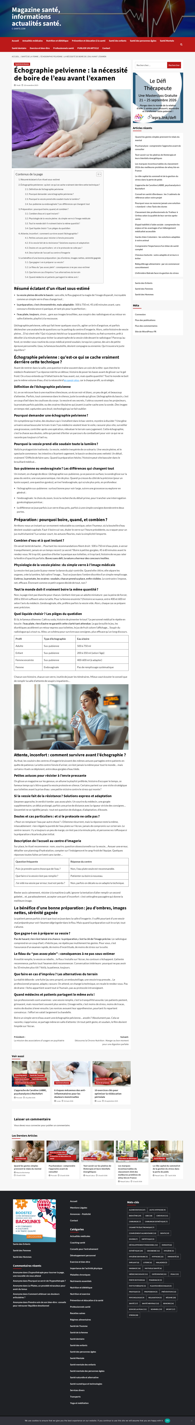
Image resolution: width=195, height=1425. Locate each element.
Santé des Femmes (144, 288)
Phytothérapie (137, 1286)
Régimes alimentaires (80, 1319)
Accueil (15, 40)
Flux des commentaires (146, 326)
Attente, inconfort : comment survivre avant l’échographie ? (49, 233)
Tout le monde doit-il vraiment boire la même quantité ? (54, 223)
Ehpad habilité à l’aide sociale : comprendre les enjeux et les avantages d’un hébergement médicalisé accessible (157, 228)
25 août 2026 (20, 1175)
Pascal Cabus (90, 1175)
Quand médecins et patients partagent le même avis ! (54, 277)
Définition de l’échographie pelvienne (46, 189)
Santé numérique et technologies (86, 1383)
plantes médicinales (161, 1286)
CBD (148, 1216)
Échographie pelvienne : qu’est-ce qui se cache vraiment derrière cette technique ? (60, 184)
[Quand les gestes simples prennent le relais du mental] (28, 1151)
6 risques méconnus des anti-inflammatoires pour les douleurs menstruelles (70, 1094)
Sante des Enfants (143, 283)
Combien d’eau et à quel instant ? (44, 213)
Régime (171, 1297)
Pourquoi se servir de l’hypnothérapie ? (47, 1281)
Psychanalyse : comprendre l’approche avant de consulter (158, 147)
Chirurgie (135, 1221)
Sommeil (156, 1309)
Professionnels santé (63, 48)
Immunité (173, 1257)
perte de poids (137, 1280)
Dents (164, 1233)
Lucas (59, 1101)
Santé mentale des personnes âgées (87, 1371)
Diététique (148, 1239)
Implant (134, 1262)
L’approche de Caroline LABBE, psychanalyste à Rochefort (30, 1092)
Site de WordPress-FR (145, 331)
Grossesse (153, 1251)
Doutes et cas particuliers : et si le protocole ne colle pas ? (55, 248)
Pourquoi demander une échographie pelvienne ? (51, 194)
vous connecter (33, 1125)
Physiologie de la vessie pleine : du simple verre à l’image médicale (59, 218)
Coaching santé (21, 1075)
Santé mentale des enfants (25, 1083)
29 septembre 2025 (111, 1101)
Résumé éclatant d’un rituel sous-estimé (40, 179)
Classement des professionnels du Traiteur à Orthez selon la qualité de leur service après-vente (156, 215)
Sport (170, 1309)
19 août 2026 (102, 1175)
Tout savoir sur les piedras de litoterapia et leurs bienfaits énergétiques (155, 156)
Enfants (167, 1245)
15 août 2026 (137, 1181)
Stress (133, 1315)
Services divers (90, 1158)
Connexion (140, 314)
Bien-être (135, 1216)
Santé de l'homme (37, 1075)
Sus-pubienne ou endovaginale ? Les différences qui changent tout (59, 204)
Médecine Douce (138, 1274)
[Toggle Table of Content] (97, 174)
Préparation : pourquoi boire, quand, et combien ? (44, 209)
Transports (75, 1396)
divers (133, 1239)
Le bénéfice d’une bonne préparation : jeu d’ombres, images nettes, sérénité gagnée (61, 257)
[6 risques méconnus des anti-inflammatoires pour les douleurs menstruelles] (71, 1074)
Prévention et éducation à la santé (88, 40)
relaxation (155, 1297)
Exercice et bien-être (40, 48)
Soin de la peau (138, 1309)
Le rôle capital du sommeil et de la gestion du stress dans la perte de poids (156, 178)
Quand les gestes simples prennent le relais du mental (157, 139)
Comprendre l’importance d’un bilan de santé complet (157, 248)
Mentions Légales (78, 1207)
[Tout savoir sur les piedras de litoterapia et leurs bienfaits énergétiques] (97, 1151)
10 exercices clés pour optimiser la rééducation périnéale (108, 1094)
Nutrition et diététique (57, 40)
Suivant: (101, 1040)
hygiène (169, 1251)
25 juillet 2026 (30, 1097)
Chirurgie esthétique (156, 1221)
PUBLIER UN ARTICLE (88, 48)
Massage (135, 1268)
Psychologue (136, 1297)
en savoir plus (71, 380)
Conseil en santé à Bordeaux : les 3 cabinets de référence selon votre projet (157, 196)
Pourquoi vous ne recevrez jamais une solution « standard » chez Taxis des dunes (157, 205)
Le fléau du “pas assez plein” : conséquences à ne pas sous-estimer (59, 267)
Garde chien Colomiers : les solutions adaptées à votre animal (157, 239)
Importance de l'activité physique (86, 1268)
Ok (167, 1420)
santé (133, 1303)
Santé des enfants (117, 40)
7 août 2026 (172, 1175)
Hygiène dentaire (138, 1257)
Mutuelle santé (153, 1268)
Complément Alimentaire (142, 1233)
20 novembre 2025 (31, 85)
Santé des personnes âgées (143, 40)
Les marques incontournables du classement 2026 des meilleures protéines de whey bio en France (157, 167)
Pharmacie (155, 1280)
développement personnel (143, 1245)
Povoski (19, 1097)
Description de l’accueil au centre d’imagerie (49, 252)
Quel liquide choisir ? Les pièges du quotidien (49, 228)
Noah (18, 85)
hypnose (157, 1257)
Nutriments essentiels (81, 1281)
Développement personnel (83, 1255)
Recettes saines (77, 1313)
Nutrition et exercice (80, 1294)
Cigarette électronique (141, 1227)
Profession (150, 1292)
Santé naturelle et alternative (84, 1377)
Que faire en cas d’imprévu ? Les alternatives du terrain (54, 272)
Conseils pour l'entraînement (84, 1249)
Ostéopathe (159, 1274)
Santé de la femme (22, 64)
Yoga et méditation (79, 1403)
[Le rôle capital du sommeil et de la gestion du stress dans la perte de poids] (167, 1151)
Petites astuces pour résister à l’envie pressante (51, 238)
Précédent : (39, 1038)
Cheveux (162, 1216)
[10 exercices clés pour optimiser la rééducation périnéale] (112, 1074)
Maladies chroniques (80, 1274)
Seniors (168, 1303)
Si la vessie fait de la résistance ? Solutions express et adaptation (59, 243)
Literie (147, 1262)
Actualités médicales (32, 40)
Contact (106, 48)
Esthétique (136, 1251)
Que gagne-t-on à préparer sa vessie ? (46, 262)
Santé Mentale (167, 40)
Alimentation (137, 1210)
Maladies (161, 1262)
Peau (175, 1274)
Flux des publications (145, 320)
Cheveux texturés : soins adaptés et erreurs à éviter (157, 257)
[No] (191, 1420)
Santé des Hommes (144, 294)
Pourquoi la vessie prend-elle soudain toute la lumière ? (54, 199)
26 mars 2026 (68, 1101)
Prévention (169, 1292)
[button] (181, 44)
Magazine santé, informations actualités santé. (36, 16)
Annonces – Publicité (80, 1214)
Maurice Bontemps (23, 1172)
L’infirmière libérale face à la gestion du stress (157, 273)
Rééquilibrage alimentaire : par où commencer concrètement (157, 266)
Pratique (134, 1292)
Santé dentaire (19, 48)
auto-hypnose (157, 1210)
